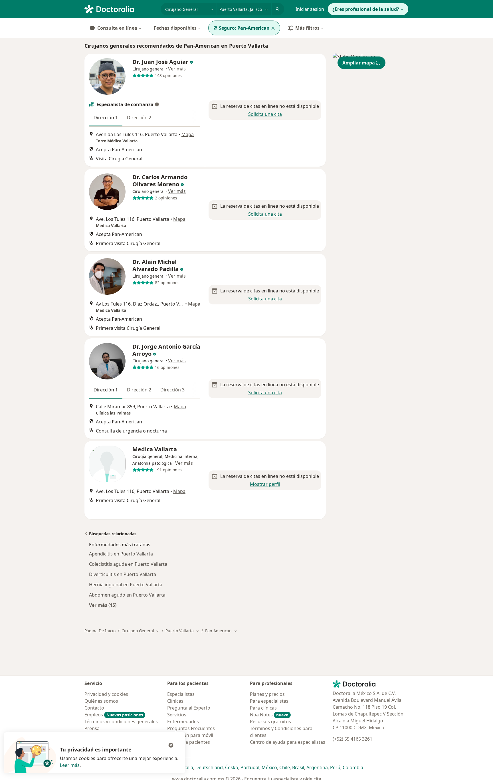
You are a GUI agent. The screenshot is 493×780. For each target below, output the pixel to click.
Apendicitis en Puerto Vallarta (121, 554)
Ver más (177, 69)
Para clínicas (263, 708)
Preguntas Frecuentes (191, 728)
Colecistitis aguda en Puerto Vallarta (128, 564)
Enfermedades (183, 721)
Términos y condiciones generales (121, 721)
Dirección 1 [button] (106, 117)
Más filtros (307, 28)
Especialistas (181, 694)
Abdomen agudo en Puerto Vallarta (127, 595)
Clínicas (175, 701)
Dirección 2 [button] (139, 117)
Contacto (94, 708)
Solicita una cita (265, 114)
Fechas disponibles (175, 28)
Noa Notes (269, 715)
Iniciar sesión (310, 9)
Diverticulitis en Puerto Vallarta (122, 574)
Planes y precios (267, 694)
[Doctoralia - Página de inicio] (120, 8)
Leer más (70, 765)
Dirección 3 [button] (172, 390)
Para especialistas (269, 701)
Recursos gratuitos (270, 721)
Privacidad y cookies (106, 694)
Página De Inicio (100, 630)
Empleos (113, 715)
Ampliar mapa (358, 63)
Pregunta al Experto (188, 708)
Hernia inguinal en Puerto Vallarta (125, 584)
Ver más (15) (102, 605)
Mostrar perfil (265, 484)
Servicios (176, 715)
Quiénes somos (101, 701)
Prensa (92, 728)
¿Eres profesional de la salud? (365, 9)
